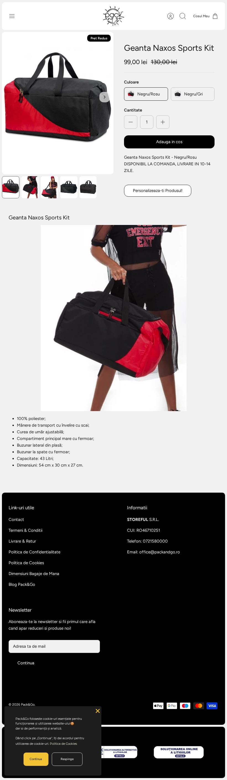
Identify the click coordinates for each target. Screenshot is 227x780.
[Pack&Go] (113, 16)
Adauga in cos (169, 141)
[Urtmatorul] (105, 97)
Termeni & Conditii (25, 530)
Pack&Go (28, 704)
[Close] (97, 710)
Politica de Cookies (26, 562)
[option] (58, 103)
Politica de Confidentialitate (34, 551)
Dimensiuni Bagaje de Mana (34, 573)
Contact (16, 519)
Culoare (131, 82)
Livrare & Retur (22, 541)
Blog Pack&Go (22, 584)
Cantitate (133, 110)
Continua (25, 662)
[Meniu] (15, 16)
